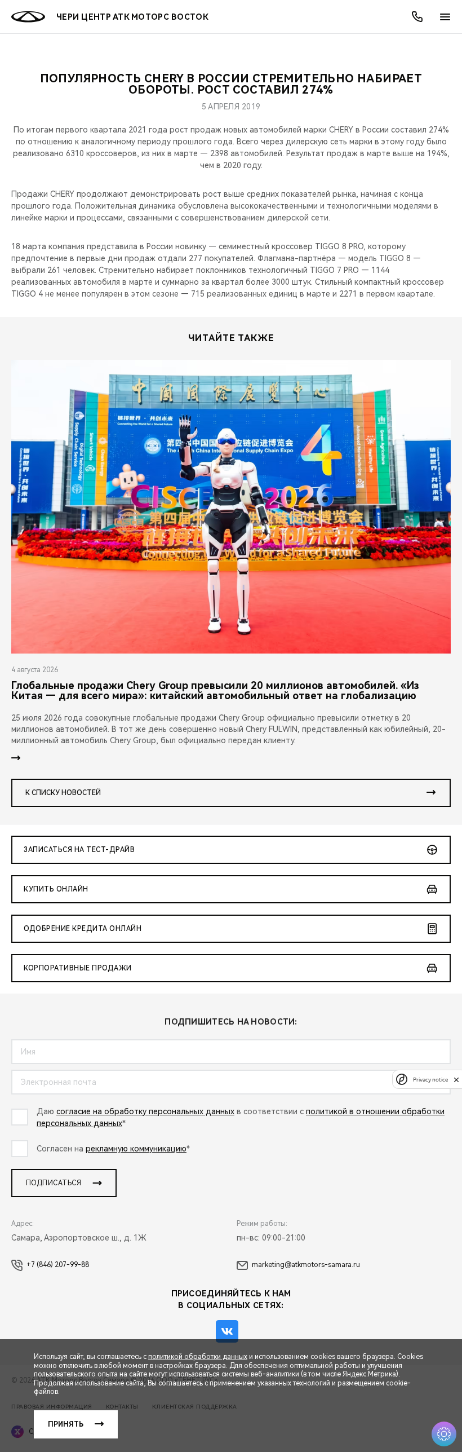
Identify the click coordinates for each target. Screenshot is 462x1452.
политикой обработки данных (197, 1357)
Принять (65, 1424)
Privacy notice (430, 1079)
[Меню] (445, 17)
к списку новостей (63, 793)
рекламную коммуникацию (136, 1148)
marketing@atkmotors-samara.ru (306, 1265)
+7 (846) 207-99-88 (57, 1265)
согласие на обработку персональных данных (145, 1111)
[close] (456, 1079)
